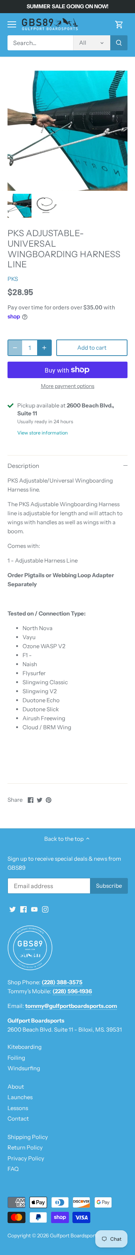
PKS (13, 278)
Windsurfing (24, 1068)
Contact (18, 1118)
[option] (20, 206)
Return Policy (25, 1147)
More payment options (67, 386)
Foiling (16, 1057)
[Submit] (119, 42)
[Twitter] (12, 909)
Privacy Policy (26, 1158)
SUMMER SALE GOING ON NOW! (67, 6)
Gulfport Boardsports (74, 1235)
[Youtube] (34, 909)
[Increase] (44, 348)
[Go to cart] (119, 24)
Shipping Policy (28, 1136)
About (16, 1086)
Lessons (18, 1108)
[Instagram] (45, 909)
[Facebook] (23, 909)
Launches (20, 1097)
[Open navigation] (12, 24)
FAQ (13, 1168)
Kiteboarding (25, 1046)
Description (23, 465)
